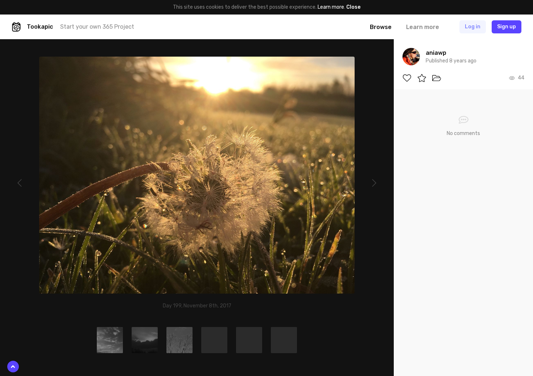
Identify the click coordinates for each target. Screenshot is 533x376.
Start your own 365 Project (97, 26)
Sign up (506, 27)
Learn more (331, 7)
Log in (472, 27)
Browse (381, 27)
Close (353, 7)
